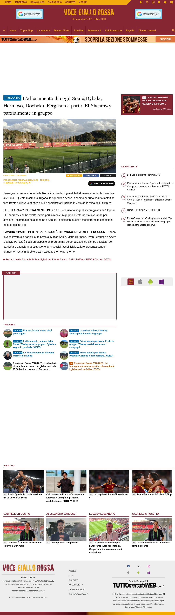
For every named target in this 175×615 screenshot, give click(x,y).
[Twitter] (147, 2)
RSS (71, 576)
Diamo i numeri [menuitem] (147, 30)
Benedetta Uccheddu (17, 183)
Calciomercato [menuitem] (113, 30)
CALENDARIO (55, 2)
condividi (90, 176)
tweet (107, 176)
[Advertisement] (147, 421)
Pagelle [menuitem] (130, 30)
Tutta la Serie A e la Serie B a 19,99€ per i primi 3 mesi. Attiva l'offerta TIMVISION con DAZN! (58, 259)
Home (8, 2)
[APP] (131, 281)
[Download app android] (165, 2)
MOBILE (83, 2)
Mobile (72, 571)
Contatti (73, 580)
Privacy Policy (76, 590)
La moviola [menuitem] (43, 30)
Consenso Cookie (78, 594)
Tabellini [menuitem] (79, 30)
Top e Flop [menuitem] (26, 30)
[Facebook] (141, 2)
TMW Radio (21, 2)
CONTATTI (70, 2)
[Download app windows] (171, 2)
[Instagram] (153, 2)
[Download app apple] (159, 2)
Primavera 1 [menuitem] (94, 30)
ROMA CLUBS (37, 2)
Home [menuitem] (13, 30)
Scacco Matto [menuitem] (62, 30)
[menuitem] (4, 30)
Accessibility (76, 585)
